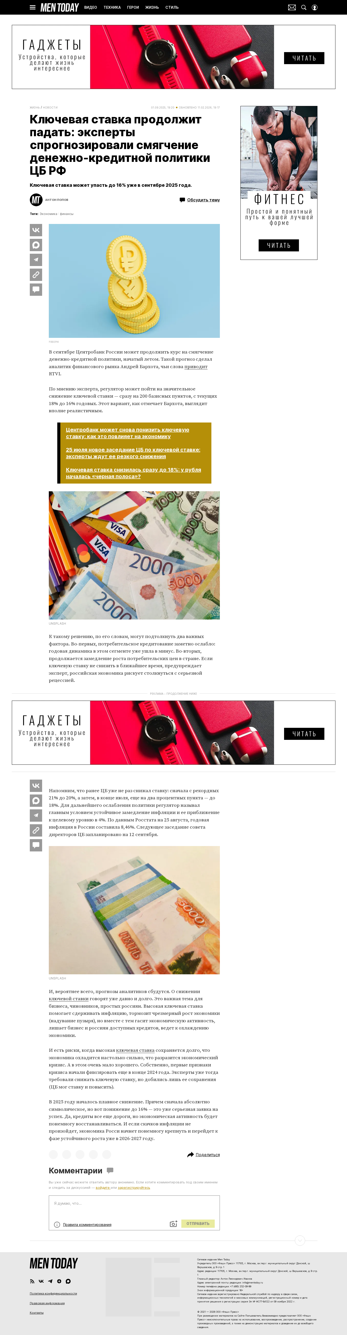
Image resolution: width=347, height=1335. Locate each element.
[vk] (41, 1281)
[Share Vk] (36, 230)
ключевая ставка (135, 1050)
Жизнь (35, 107)
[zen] (59, 1281)
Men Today (60, 7)
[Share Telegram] (36, 260)
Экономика (48, 214)
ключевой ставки (69, 999)
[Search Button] (304, 7)
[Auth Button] (314, 7)
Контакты (37, 1312)
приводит (196, 367)
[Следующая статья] (173, 1240)
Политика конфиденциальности (53, 1293)
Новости (50, 107)
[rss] (32, 1281)
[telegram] (50, 1281)
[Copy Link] (36, 275)
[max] (68, 1281)
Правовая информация (47, 1303)
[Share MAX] (36, 245)
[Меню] (32, 7)
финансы (66, 214)
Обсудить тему (203, 199)
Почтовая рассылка (292, 7)
